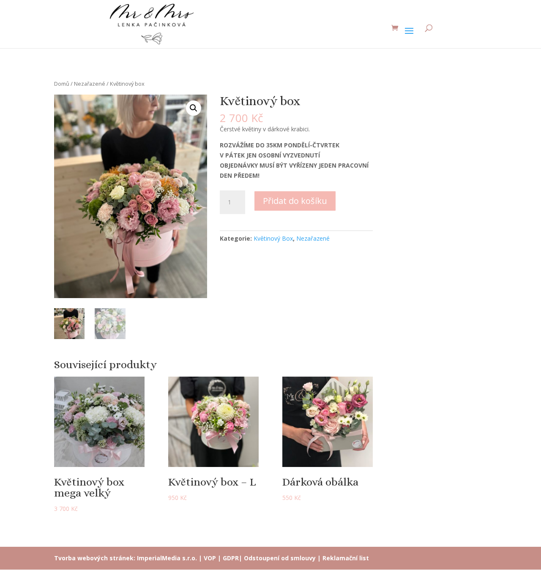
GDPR (231, 558)
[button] (193, 108)
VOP (210, 558)
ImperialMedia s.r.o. (167, 558)
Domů (61, 83)
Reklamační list (345, 558)
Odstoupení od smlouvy (280, 558)
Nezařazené (89, 83)
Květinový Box (273, 238)
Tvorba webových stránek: (94, 558)
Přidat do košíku (295, 200)
